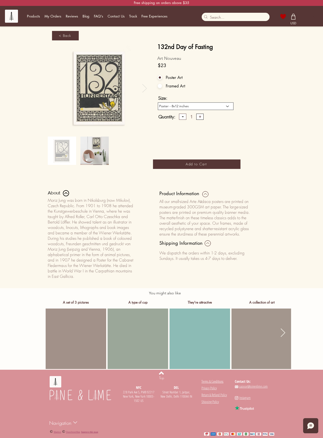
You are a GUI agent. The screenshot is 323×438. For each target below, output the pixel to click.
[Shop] (293, 16)
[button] (33, 16)
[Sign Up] (303, 16)
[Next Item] (144, 88)
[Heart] (283, 16)
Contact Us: (243, 381)
